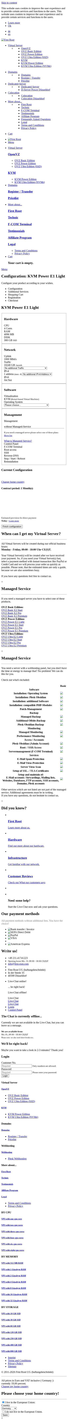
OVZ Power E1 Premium (14, 630)
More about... (15, 101)
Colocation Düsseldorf (33, 98)
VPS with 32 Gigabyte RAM (14, 1300)
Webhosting (6, 1152)
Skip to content (9, 2)
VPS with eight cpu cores (12, 1250)
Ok (9, 25)
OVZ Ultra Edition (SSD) (34, 57)
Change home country (12, 482)
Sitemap (12, 1366)
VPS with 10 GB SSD (10, 1313)
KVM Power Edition (32, 63)
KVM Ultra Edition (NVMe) (36, 66)
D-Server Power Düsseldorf (35, 89)
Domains (12, 72)
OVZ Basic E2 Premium (14, 616)
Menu (11, 142)
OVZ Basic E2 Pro (11, 613)
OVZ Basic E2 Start (11, 610)
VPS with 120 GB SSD (11, 1332)
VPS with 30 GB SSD (10, 1320)
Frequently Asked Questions (36, 119)
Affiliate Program (30, 116)
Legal (24, 122)
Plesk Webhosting (17, 1158)
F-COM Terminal (30, 110)
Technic (25, 107)
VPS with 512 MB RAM (12, 1263)
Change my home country (14, 1386)
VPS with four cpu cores (12, 1237)
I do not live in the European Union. (23, 1411)
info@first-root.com (18, 963)
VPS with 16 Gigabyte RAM (14, 1294)
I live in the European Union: (20, 1402)
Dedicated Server (17, 83)
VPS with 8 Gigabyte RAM (13, 1288)
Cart (10, 133)
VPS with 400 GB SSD (11, 1345)
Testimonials (27, 113)
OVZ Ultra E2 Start (11, 639)
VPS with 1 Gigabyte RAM (13, 1269)
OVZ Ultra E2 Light (12, 636)
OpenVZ (26, 48)
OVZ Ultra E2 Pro (11, 642)
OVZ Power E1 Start (12, 624)
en (9, 34)
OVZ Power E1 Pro (11, 627)
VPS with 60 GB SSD (10, 1326)
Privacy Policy (28, 128)
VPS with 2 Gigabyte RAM (13, 1275)
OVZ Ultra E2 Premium (14, 645)
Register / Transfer (30, 78)
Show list (8, 435)
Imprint (12, 1357)
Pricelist (25, 80)
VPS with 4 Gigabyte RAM (13, 1282)
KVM (24, 60)
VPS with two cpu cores (12, 1225)
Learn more (14, 22)
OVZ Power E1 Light (12, 622)
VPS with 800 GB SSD (11, 1351)
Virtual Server (15, 45)
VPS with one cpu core (11, 1219)
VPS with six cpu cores (11, 1244)
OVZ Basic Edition (31, 51)
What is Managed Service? (18, 440)
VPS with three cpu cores (12, 1231)
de (9, 31)
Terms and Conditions (32, 125)
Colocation (13, 92)
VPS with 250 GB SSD (11, 1338)
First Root (26, 104)
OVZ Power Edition (31, 54)
